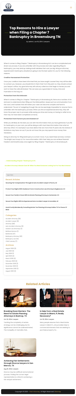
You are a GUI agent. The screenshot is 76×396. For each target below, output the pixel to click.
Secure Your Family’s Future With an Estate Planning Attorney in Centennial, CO (32, 195)
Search (67, 175)
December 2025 (11, 263)
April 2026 (9, 256)
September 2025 (11, 268)
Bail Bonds (9, 234)
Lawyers (47, 42)
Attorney (8, 224)
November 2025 (11, 266)
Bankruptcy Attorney (12, 236)
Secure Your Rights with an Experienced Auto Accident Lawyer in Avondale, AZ (32, 201)
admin (31, 42)
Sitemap (58, 392)
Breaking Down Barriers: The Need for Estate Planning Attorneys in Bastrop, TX (17, 313)
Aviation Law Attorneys (13, 229)
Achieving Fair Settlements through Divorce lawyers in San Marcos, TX (18, 363)
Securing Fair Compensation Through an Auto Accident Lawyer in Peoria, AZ (31, 183)
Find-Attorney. (34, 392)
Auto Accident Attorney (13, 226)
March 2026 (9, 258)
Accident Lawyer (11, 221)
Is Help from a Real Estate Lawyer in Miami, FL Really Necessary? (52, 313)
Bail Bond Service (11, 231)
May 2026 (9, 253)
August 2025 (10, 271)
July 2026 (9, 251)
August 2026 (10, 248)
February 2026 (10, 261)
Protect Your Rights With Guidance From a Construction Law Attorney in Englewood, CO (35, 189)
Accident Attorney (12, 219)
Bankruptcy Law (11, 239)
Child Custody (10, 241)
